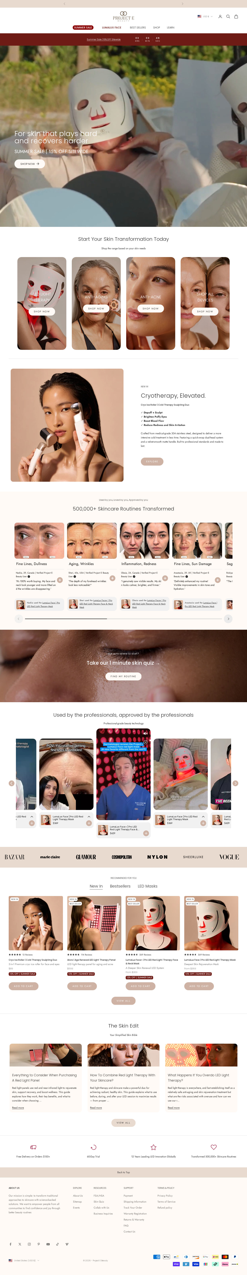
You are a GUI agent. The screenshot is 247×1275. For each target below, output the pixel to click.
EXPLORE (152, 461)
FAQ (126, 1225)
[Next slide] (228, 618)
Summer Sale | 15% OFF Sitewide (123, 3)
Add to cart (23, 986)
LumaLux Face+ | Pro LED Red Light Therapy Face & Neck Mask (152, 961)
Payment (128, 1195)
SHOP (156, 27)
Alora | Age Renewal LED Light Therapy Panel (91, 959)
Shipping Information (135, 1201)
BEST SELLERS (138, 27)
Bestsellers (120, 886)
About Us (78, 1195)
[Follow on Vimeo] (67, 1244)
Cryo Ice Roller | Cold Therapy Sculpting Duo (33, 959)
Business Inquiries (103, 1213)
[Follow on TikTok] (57, 1244)
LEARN (170, 27)
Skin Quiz (99, 1201)
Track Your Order (133, 1207)
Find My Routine (123, 676)
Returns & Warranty (134, 1219)
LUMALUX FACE (111, 27)
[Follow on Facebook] (10, 1244)
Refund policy (164, 1207)
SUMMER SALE (83, 27)
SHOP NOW (42, 311)
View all (123, 1001)
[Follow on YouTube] (48, 1244)
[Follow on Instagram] (29, 1244)
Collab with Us (101, 1207)
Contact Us (129, 1231)
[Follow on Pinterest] (39, 1244)
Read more (18, 1107)
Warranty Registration (135, 1213)
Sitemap (77, 1201)
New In (96, 886)
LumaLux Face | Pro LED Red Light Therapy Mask (210, 959)
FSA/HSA (99, 1195)
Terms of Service (166, 1201)
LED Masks (147, 886)
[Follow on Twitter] (20, 1244)
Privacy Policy (165, 1195)
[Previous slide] (18, 618)
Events (76, 1207)
